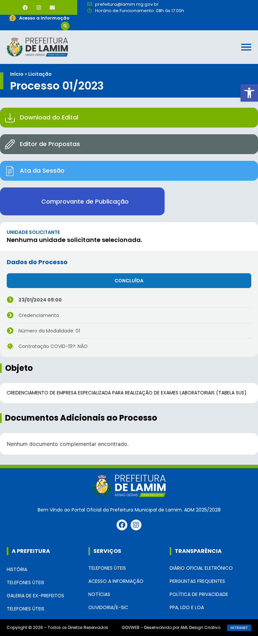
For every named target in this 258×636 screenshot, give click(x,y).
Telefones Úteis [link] (25, 582)
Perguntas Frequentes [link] (197, 581)
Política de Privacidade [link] (199, 594)
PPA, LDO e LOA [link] (187, 607)
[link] (249, 93)
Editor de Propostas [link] (50, 144)
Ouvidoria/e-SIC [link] (108, 607)
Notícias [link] (99, 594)
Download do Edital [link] (49, 117)
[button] (65, 26)
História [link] (17, 569)
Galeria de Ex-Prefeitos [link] (35, 595)
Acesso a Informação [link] (115, 581)
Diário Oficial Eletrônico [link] (201, 568)
